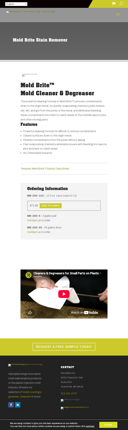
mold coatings (32, 392)
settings (90, 426)
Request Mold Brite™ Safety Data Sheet (44, 168)
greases (13, 396)
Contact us (34, 220)
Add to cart (51, 206)
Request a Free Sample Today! (64, 346)
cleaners (25, 396)
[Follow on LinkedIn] (17, 404)
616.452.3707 (69, 393)
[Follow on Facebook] (11, 404)
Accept (108, 424)
